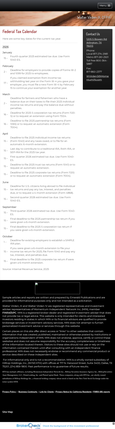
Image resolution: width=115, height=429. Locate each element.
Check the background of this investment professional (71, 426)
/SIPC (13, 312)
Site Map (7, 411)
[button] (105, 5)
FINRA (6, 312)
